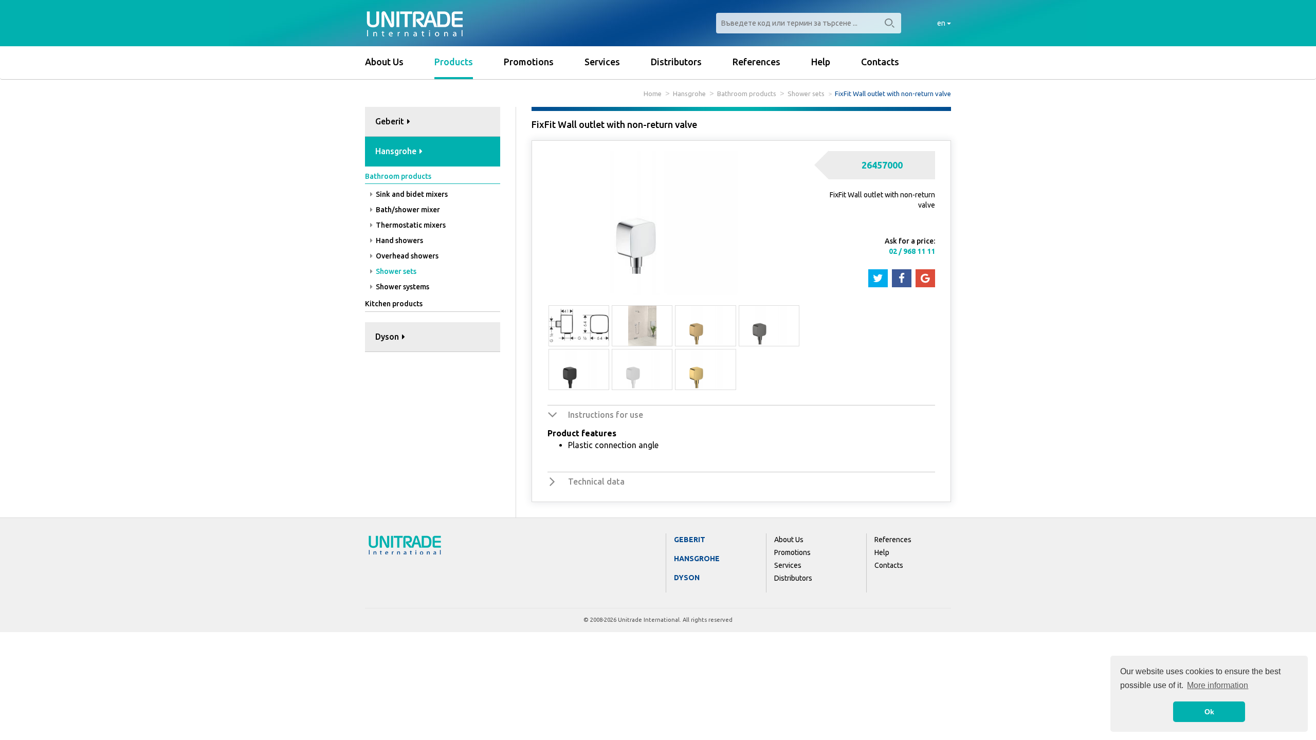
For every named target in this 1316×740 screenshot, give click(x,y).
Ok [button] (1209, 712)
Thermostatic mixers (410, 225)
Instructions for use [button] (605, 414)
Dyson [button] (388, 336)
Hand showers (398, 240)
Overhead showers (406, 256)
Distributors (676, 62)
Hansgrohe (689, 93)
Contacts (880, 62)
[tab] (432, 122)
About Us (384, 62)
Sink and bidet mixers (411, 194)
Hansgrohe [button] (396, 151)
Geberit (689, 539)
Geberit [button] (390, 121)
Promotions (529, 62)
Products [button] (453, 62)
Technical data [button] (596, 481)
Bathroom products (746, 93)
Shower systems (401, 287)
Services (602, 62)
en (942, 23)
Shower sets (806, 93)
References (756, 62)
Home (653, 93)
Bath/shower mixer (407, 210)
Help (820, 62)
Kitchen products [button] (394, 304)
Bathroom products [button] (398, 176)
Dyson (687, 578)
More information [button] (1217, 685)
